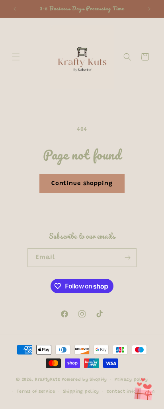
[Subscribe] (127, 257)
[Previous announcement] (14, 9)
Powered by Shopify (84, 380)
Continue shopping (82, 184)
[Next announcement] (149, 9)
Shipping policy (81, 392)
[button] (16, 57)
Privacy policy (131, 380)
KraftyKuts (47, 380)
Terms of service (36, 392)
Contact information (131, 392)
